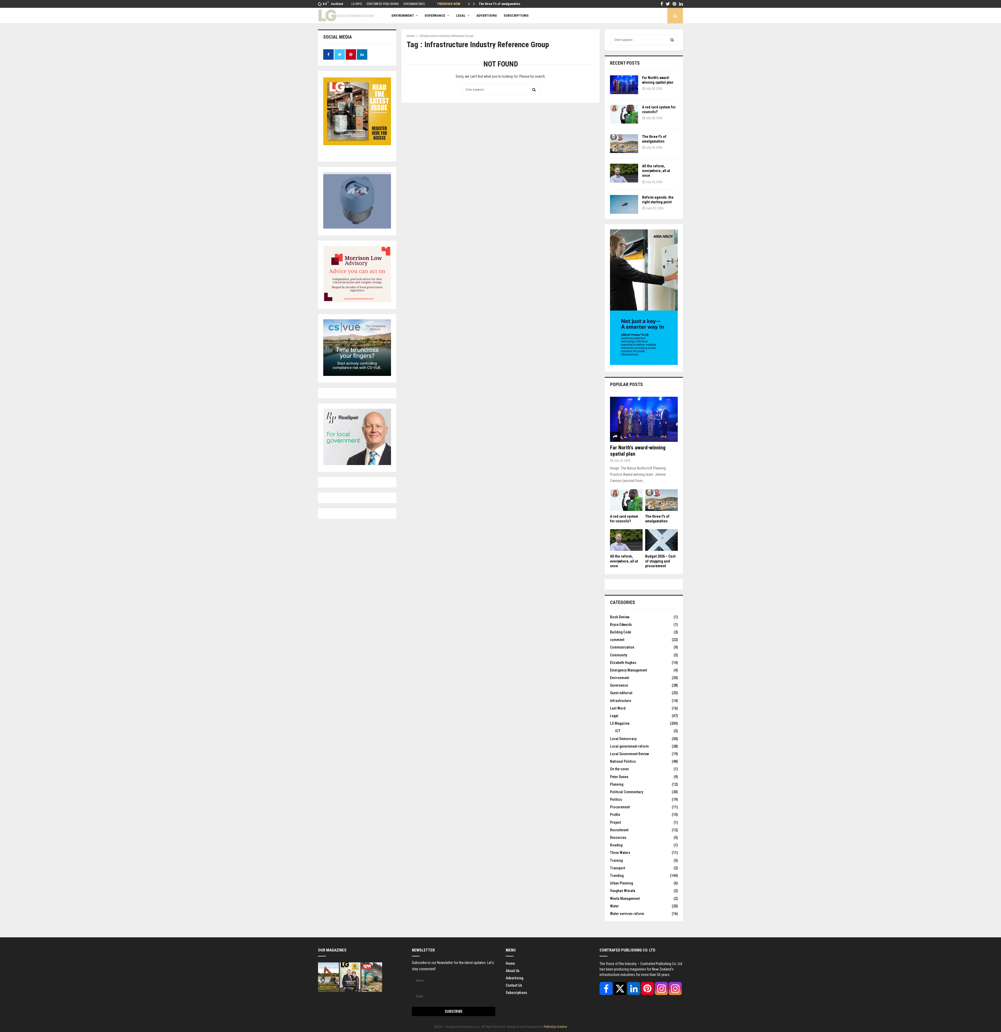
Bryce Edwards (621, 624)
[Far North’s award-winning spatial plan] (624, 84)
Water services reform (627, 914)
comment (617, 640)
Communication (622, 647)
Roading (616, 845)
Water (614, 906)
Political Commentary (626, 792)
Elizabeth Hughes (623, 663)
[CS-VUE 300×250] (357, 375)
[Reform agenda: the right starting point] (624, 204)
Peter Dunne (619, 777)
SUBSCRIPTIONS (516, 15)
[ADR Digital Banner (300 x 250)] (357, 227)
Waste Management (625, 898)
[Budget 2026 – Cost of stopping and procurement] (661, 540)
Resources (618, 837)
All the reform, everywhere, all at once (656, 171)
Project (615, 822)
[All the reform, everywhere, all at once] (624, 173)
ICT (617, 731)
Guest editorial (621, 693)
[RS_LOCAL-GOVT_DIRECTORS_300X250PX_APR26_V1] (357, 464)
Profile (615, 815)
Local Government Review (629, 754)
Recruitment (619, 830)
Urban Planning (621, 883)
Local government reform (629, 746)
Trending (617, 876)
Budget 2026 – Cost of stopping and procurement (660, 561)
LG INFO (356, 4)
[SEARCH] (672, 40)
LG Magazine (620, 723)
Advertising (514, 978)
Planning (616, 784)
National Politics (623, 761)
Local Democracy (623, 739)
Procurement (620, 807)
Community (618, 655)
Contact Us (514, 985)
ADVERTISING (486, 15)
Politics (616, 799)
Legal (461, 15)
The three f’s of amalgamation (499, 4)
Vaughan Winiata (622, 891)
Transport (617, 868)
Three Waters (620, 853)
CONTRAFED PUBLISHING (383, 4)
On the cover (619, 769)
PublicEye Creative (555, 1027)
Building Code (620, 632)
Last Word (617, 708)
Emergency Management (628, 670)
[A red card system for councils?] (624, 114)
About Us (513, 971)
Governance (435, 15)
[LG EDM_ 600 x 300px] (644, 364)
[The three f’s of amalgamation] (624, 143)
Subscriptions (516, 993)
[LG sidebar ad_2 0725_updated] (357, 301)
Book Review (619, 617)
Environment (403, 15)
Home (510, 963)
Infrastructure (620, 701)
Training (616, 860)
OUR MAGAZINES (414, 4)
